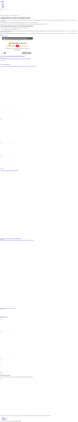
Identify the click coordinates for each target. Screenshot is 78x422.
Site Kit (29, 66)
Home (3, 3)
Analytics (19, 66)
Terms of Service (4, 418)
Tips (2, 4)
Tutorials (11, 66)
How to (7, 66)
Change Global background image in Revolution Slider (8, 58)
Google (23, 66)
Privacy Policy (4, 419)
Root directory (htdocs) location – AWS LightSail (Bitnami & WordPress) (10, 238)
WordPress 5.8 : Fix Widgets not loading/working (23, 58)
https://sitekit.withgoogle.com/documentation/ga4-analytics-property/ (14, 56)
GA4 (21, 66)
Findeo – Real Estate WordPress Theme (5, 64)
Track (31, 66)
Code (4, 66)
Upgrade (33, 66)
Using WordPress (15, 66)
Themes (3, 6)
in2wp (3, 417)
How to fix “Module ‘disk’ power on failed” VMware (8, 308)
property (26, 66)
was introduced (19, 20)
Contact (3, 7)
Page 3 (3, 15)
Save (3, 5)
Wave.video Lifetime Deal (4, 316)
